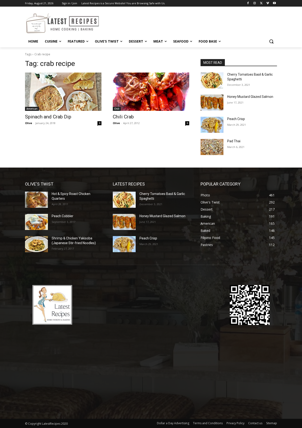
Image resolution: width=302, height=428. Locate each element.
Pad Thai (233, 141)
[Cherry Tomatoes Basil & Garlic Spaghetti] (212, 80)
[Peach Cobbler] (36, 222)
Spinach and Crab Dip (48, 117)
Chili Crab (123, 117)
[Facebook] (248, 3)
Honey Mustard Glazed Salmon (250, 97)
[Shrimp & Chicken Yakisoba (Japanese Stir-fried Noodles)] (36, 244)
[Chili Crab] (151, 92)
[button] (271, 41)
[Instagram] (254, 3)
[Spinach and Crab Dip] (63, 92)
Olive (28, 123)
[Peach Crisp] (212, 125)
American (32, 108)
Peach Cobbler (62, 216)
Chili (116, 108)
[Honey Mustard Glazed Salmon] (212, 103)
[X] (261, 3)
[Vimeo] (267, 3)
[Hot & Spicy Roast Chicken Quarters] (36, 200)
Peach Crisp (236, 119)
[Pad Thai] (212, 147)
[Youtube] (274, 3)
